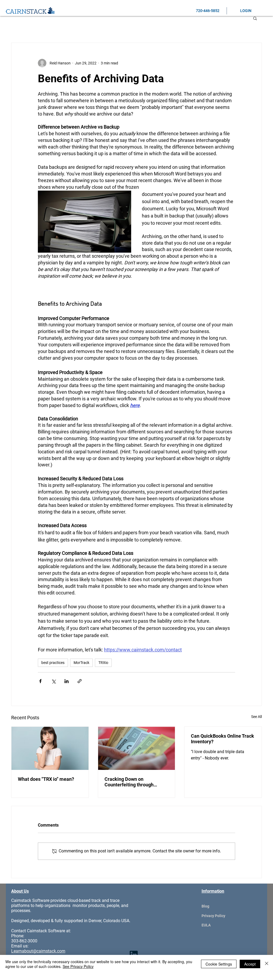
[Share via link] (79, 681)
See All (256, 717)
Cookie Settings (219, 964)
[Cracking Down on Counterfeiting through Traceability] (136, 748)
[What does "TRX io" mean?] (50, 748)
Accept (250, 964)
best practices (53, 662)
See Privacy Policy (78, 966)
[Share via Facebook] (40, 681)
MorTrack (81, 662)
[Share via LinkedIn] (66, 681)
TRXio (103, 662)
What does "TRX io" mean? (46, 779)
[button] (255, 18)
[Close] (266, 964)
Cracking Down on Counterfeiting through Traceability (129, 781)
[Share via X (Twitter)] (53, 681)
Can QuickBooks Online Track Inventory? (222, 738)
